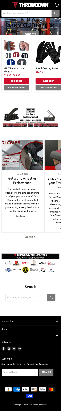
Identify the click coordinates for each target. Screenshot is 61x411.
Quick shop (17, 81)
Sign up (46, 372)
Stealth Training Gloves (47, 68)
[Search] (56, 13)
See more (29, 237)
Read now (21, 216)
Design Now (30, 34)
